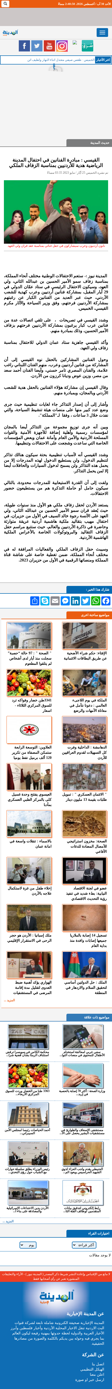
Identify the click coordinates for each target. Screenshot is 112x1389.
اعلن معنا (97, 1375)
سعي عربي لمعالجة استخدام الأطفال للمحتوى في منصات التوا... (82, 1053)
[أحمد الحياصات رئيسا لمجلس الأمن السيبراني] (28, 1114)
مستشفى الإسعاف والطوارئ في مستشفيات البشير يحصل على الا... (82, 1131)
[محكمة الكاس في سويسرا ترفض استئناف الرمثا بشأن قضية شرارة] (28, 1036)
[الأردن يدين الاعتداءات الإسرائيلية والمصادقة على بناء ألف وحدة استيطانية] (28, 1192)
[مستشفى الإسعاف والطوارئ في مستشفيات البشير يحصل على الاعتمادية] (82, 1114)
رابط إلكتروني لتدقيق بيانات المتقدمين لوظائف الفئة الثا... (82, 1209)
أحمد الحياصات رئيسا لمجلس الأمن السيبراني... (27, 1131)
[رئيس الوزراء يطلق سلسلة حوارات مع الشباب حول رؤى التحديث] (28, 1153)
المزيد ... (9, 1000)
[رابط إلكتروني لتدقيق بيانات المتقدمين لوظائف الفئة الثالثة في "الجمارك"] (82, 1192)
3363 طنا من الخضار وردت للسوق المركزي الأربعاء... (27, 1092)
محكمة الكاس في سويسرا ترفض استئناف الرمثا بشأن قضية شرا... (27, 1053)
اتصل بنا (98, 1364)
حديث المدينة (99, 143)
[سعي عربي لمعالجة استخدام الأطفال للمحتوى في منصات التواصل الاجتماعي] (82, 1036)
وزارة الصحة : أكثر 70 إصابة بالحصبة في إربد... (82, 1092)
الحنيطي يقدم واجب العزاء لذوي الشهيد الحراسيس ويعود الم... (82, 1170)
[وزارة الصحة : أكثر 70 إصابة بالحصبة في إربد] (82, 1075)
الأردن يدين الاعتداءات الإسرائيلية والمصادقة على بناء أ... (27, 1209)
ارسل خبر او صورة (89, 1380)
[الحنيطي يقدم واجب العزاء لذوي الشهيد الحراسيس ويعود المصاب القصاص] (82, 1153)
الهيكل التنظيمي (92, 1369)
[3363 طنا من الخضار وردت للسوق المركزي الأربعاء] (28, 1075)
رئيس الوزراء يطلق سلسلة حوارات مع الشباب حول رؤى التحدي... (27, 1170)
